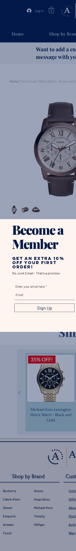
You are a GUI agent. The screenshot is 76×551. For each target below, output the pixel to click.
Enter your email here (30, 286)
